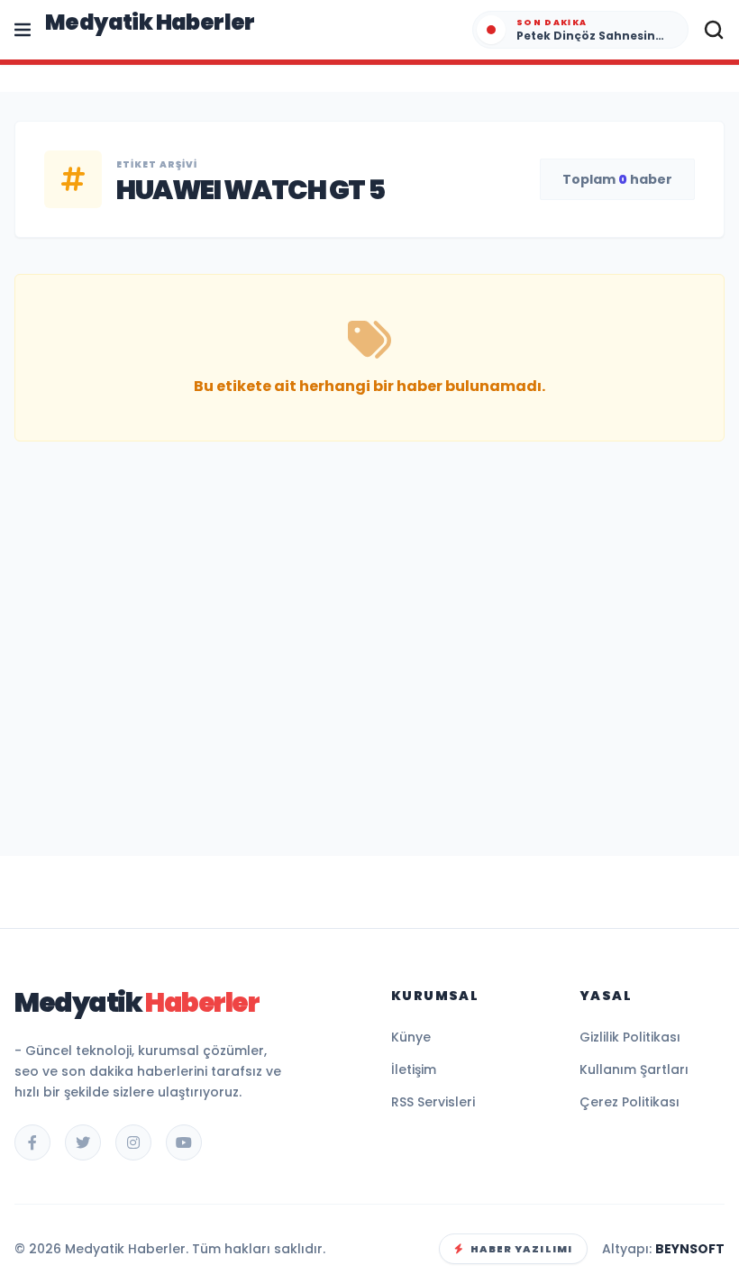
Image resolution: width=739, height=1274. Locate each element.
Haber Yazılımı (521, 1249)
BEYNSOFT (690, 1249)
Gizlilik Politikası (629, 1037)
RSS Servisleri (433, 1102)
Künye (411, 1037)
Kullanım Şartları (634, 1069)
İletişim (413, 1069)
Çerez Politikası (629, 1102)
